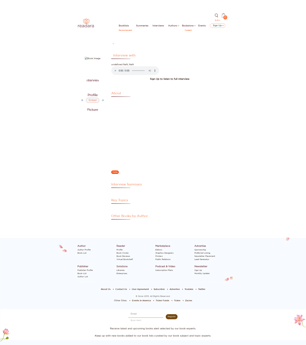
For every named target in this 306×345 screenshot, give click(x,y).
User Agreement (140, 289)
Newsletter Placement (204, 256)
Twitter (201, 289)
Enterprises (122, 273)
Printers (159, 256)
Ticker (177, 301)
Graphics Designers (164, 253)
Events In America (141, 301)
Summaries (142, 26)
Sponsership (200, 250)
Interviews (158, 26)
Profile (120, 250)
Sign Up (217, 25)
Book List (82, 253)
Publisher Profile (85, 270)
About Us (106, 289)
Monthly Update (202, 273)
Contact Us (121, 289)
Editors (158, 250)
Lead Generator (201, 259)
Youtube (189, 289)
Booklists (124, 26)
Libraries (121, 270)
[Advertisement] (92, 166)
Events (202, 26)
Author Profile (84, 250)
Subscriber (159, 289)
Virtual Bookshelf (125, 259)
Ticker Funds (162, 301)
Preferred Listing (202, 253)
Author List (82, 277)
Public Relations (163, 259)
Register (172, 317)
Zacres (188, 301)
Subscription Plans (164, 270)
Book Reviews (123, 256)
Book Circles (123, 253)
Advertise (175, 289)
